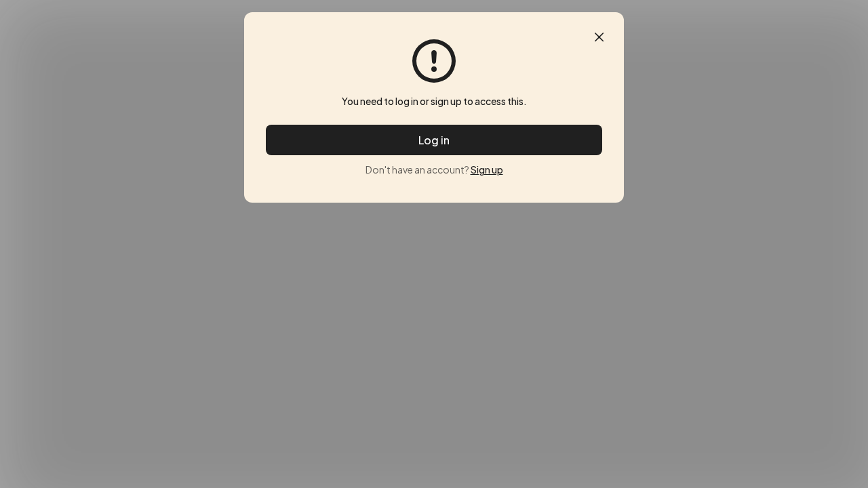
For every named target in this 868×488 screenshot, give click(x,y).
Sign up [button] (487, 169)
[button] (599, 37)
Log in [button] (434, 140)
